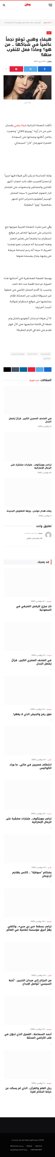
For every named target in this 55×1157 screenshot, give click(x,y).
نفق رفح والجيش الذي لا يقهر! (32, 714)
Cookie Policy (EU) (36, 1150)
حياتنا (31, 23)
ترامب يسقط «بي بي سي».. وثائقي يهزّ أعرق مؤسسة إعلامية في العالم (28, 928)
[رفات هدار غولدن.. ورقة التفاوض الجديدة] (27, 492)
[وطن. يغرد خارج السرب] (27, 5)
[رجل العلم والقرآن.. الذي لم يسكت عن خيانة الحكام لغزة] (27, 1064)
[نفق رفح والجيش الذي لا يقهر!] (27, 690)
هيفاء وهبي (20, 125)
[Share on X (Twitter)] (30, 69)
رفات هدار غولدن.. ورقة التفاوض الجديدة (29, 511)
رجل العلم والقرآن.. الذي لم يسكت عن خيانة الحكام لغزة (28, 1090)
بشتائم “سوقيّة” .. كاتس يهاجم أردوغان (31, 874)
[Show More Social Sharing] (6, 69)
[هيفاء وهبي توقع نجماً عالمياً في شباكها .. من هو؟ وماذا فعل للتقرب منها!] (27, 87)
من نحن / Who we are (16, 1146)
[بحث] (4, 5)
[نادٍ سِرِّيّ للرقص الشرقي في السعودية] (27, 582)
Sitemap (29, 1146)
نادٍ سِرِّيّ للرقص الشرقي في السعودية (33, 608)
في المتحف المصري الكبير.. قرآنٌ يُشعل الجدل (30, 420)
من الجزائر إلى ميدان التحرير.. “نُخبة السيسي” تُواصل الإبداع (30, 982)
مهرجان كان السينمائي (17, 354)
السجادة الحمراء (32, 354)
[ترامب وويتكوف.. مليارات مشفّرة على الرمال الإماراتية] (27, 446)
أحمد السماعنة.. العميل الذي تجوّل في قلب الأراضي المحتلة (27, 1036)
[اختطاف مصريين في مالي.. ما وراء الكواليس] (27, 740)
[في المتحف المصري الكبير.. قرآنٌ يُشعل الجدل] (27, 400)
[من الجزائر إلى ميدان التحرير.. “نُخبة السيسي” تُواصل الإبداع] (27, 956)
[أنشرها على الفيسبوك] (44, 69)
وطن (49, 61)
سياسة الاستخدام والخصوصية (18, 1150)
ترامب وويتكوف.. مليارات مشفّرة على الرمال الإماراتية (31, 466)
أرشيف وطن (37, 23)
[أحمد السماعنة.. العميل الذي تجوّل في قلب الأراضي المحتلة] (27, 1010)
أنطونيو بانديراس (45, 354)
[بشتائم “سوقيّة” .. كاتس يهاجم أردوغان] (27, 848)
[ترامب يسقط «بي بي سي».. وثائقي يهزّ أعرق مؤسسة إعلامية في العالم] (27, 902)
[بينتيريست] (16, 69)
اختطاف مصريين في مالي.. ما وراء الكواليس (30, 766)
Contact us (38, 1146)
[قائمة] (50, 5)
